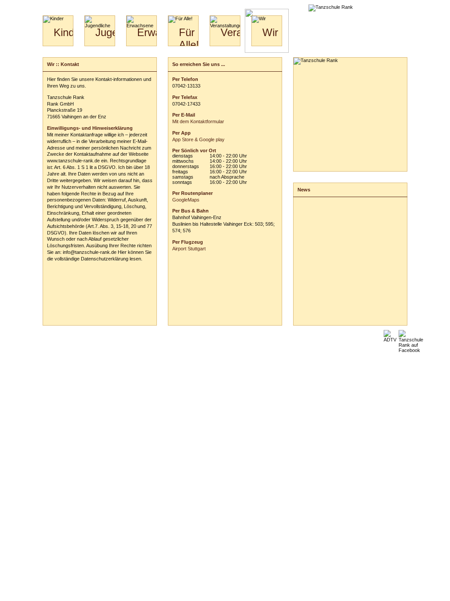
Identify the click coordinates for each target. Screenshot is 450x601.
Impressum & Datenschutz (295, 334)
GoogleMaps (186, 199)
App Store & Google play (198, 139)
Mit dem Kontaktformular (198, 121)
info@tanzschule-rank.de (234, 334)
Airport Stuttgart (189, 248)
